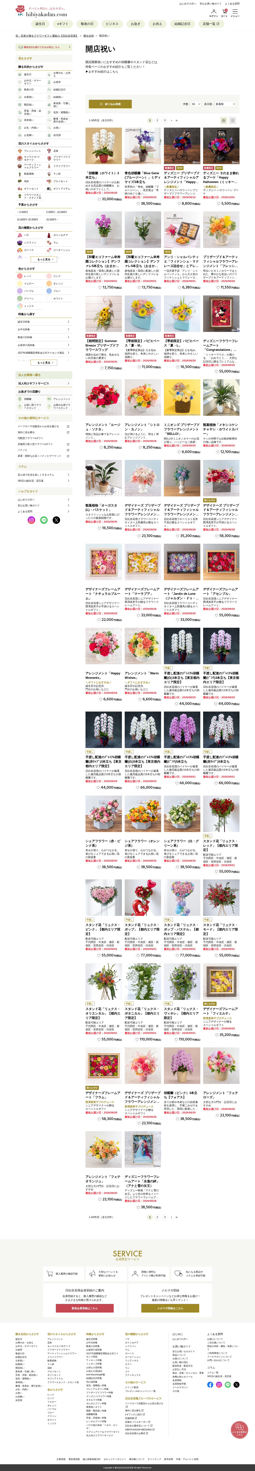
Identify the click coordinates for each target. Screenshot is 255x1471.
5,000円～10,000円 (56, 212)
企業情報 (61, 1459)
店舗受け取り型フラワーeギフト (35, 444)
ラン (127, 1368)
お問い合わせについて (218, 1360)
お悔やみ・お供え (24, 1343)
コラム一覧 (212, 1372)
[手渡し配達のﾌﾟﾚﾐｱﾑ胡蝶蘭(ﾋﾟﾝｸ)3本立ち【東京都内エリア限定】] (221, 646)
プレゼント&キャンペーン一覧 (140, 1391)
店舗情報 (129, 1418)
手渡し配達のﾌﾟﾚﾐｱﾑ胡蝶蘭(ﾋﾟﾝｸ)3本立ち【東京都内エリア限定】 (221, 678)
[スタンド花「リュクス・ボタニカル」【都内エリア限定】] (143, 981)
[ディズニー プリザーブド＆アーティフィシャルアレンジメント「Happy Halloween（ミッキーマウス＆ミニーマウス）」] (182, 146)
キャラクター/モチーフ (58, 1346)
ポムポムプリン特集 (96, 1403)
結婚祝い (19, 1364)
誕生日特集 (91, 1339)
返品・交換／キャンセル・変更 (188, 1373)
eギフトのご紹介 (133, 1414)
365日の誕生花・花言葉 (30, 480)
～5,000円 (22, 212)
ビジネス (112, 24)
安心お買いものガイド (183, 1351)
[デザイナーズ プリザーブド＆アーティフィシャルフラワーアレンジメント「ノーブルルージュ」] (221, 478)
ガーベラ (129, 1353)
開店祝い (19, 1368)
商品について (179, 1355)
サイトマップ (154, 1459)
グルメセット (54, 1371)
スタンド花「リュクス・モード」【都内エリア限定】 (220, 929)
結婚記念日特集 (94, 1378)
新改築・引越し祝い (25, 1371)
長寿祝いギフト (94, 1407)
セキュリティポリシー (115, 1459)
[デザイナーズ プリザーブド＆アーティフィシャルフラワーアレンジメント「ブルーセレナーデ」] (182, 478)
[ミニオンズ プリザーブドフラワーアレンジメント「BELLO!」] (182, 397)
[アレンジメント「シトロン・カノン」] (143, 397)
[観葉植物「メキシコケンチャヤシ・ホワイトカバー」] (221, 397)
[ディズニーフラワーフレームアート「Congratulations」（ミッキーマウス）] (221, 313)
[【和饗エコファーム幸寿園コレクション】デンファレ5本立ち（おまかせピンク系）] (103, 229)
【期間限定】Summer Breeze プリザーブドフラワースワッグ (102, 345)
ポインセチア (132, 1343)
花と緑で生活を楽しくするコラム (36, 474)
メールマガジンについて (219, 1357)
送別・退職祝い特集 (96, 1385)
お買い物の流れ (180, 1362)
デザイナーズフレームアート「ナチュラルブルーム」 (102, 594)
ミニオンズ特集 (94, 1364)
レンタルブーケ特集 (96, 1421)
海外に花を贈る (26, 432)
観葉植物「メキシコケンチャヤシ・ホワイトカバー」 (220, 429)
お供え (157, 24)
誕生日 (40, 24)
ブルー (50, 1413)
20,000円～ (52, 219)
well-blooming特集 (95, 1375)
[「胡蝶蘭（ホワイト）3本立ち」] (103, 146)
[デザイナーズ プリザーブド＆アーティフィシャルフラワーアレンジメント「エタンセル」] (143, 1065)
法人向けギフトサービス (33, 383)
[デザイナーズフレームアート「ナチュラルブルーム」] (103, 562)
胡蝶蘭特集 (91, 1414)
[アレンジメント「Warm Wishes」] (143, 646)
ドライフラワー (55, 1357)
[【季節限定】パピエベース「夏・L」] (182, 313)
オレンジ (51, 1405)
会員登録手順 (179, 1384)
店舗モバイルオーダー (136, 1422)
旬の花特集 (91, 1382)
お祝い (18, 1393)
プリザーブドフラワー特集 (99, 1392)
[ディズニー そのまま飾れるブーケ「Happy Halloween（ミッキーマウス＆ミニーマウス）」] (221, 146)
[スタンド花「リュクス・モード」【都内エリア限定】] (221, 897)
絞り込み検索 (113, 104)
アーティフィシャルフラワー (62, 1353)
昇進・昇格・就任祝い (26, 1375)
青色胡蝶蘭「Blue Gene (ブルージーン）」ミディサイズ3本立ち (143, 177)
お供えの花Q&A (94, 1371)
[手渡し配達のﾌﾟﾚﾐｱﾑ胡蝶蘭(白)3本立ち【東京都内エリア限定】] (182, 646)
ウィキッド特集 (94, 1360)
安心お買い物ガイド (211, 3)
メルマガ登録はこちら (170, 1308)
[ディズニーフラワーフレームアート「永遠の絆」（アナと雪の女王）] (143, 1149)
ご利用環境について (217, 1353)
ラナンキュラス (133, 1375)
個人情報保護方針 (92, 1459)
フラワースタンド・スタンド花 (63, 1382)
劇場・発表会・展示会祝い (28, 1386)
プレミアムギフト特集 (97, 1389)
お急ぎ (135, 24)
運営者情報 (74, 1459)
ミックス (51, 1423)
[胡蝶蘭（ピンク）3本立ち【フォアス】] (182, 1065)
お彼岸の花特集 (94, 1350)
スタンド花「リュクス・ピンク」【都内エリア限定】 (102, 929)
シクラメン (130, 1346)
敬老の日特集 (93, 1346)
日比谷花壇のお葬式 (135, 1433)
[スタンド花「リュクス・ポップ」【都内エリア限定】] (143, 897)
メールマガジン (180, 1387)
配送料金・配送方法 (182, 1366)
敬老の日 (87, 24)
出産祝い (19, 1360)
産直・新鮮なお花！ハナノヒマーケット (39, 455)
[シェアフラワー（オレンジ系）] (143, 814)
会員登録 (176, 1380)
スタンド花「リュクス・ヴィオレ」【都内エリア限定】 (181, 1013)
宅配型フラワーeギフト (30, 438)
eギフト (63, 24)
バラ (127, 1339)
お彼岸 (18, 1350)
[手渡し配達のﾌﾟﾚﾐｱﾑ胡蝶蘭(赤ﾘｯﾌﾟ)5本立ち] (221, 730)
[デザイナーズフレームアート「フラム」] (103, 1065)
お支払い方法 (179, 1369)
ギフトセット (54, 1375)
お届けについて (180, 1358)
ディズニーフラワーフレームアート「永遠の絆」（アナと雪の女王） (142, 1181)
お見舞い (19, 1397)
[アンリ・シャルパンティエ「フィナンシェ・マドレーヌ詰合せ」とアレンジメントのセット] (182, 229)
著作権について (137, 1459)
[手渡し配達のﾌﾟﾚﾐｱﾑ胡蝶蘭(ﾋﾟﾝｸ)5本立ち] (182, 730)
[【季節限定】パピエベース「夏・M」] (143, 313)
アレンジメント (55, 1339)
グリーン (51, 1416)
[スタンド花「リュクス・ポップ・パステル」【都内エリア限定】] (182, 897)
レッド (50, 1395)
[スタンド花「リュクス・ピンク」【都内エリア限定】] (103, 897)
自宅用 (18, 1400)
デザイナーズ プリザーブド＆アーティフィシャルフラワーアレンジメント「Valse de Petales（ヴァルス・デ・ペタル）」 (143, 514)
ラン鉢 (50, 1364)
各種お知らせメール (182, 1377)
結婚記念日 (182, 24)
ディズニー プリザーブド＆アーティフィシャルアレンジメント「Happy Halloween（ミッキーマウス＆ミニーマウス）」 (182, 182)
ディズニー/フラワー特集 (98, 1396)
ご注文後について (216, 1343)
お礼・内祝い (22, 1389)
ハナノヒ (22, 449)
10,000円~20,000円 (27, 219)
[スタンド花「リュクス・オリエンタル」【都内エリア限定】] (103, 981)
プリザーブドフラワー (58, 1350)
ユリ (127, 1371)
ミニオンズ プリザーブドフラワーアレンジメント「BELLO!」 (182, 429)
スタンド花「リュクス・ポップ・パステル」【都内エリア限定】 (181, 929)
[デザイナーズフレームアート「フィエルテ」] (221, 981)
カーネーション (133, 1357)
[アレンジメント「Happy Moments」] (103, 646)
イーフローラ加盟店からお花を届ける (38, 426)
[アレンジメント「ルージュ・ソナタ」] (103, 397)
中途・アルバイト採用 (187, 1459)
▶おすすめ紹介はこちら (101, 71)
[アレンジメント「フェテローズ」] (221, 1065)
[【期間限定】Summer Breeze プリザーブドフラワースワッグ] (103, 313)
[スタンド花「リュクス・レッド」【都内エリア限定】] (221, 814)
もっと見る (43, 259)
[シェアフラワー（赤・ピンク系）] (103, 814)
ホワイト (51, 1420)
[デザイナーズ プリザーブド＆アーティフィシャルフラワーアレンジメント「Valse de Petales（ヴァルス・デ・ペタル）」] (143, 478)
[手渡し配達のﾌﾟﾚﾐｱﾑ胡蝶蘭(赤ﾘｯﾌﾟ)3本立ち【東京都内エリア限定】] (103, 730)
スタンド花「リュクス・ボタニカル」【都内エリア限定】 (142, 1013)
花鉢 (49, 1368)
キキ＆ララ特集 (94, 1400)
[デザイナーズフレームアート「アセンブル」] (221, 562)
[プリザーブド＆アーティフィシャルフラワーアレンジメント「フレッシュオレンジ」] (221, 229)
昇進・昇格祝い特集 (96, 1418)
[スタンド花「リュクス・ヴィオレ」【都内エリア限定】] (182, 981)
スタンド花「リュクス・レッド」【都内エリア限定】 (220, 845)
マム (127, 1350)
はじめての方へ (187, 3)
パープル (51, 1409)
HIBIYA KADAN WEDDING (138, 1430)
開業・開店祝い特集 (96, 1411)
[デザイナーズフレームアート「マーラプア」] (143, 562)
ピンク (50, 1398)
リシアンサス (132, 1360)
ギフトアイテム (55, 1378)
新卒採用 (168, 1459)
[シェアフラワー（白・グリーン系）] (182, 814)
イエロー (51, 1402)
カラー (128, 1364)
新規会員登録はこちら (85, 1308)
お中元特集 (91, 1343)
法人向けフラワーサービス (99, 1435)
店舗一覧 (209, 24)
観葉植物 (51, 1360)
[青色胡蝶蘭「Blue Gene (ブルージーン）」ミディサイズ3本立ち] (143, 146)
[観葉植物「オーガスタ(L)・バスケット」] (103, 478)
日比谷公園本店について (137, 1426)
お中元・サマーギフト (26, 1346)
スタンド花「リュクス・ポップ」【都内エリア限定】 (142, 929)
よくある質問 (232, 3)
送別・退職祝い (23, 1378)
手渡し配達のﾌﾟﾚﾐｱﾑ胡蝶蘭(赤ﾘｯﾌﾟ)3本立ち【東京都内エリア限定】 (103, 761)
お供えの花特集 (94, 1367)
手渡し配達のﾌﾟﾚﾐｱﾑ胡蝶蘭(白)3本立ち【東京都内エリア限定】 (182, 678)
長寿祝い (19, 1382)
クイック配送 (132, 1387)
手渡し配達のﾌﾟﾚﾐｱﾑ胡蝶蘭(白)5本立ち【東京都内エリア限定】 (142, 761)
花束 (49, 1343)
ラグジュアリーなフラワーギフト (103, 1432)
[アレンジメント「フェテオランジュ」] (103, 1149)
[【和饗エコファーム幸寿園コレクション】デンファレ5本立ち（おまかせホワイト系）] (143, 229)
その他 (175, 1391)
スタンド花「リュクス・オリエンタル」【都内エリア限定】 (102, 1013)
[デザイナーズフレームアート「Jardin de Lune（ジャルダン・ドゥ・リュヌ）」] (182, 562)
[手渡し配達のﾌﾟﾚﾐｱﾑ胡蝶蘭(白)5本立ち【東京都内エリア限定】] (143, 730)
